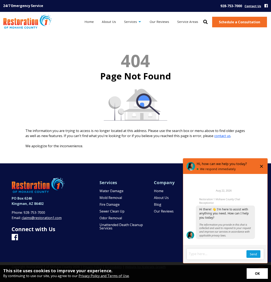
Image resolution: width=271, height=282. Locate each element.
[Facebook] (266, 6)
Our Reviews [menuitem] (159, 21)
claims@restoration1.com (42, 217)
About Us (161, 197)
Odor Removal (111, 218)
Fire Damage (110, 204)
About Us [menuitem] (109, 21)
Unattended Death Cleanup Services (121, 226)
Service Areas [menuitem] (187, 21)
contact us (222, 135)
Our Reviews (164, 211)
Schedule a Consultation (239, 22)
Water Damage (111, 191)
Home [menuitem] (89, 21)
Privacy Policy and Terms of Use (104, 276)
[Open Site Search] (205, 22)
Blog (157, 204)
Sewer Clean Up (112, 211)
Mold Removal (111, 197)
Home (158, 191)
